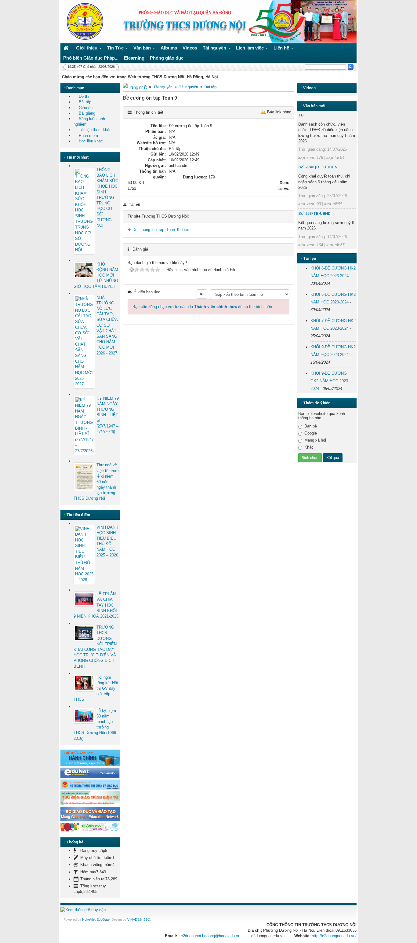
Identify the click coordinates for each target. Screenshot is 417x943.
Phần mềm (88, 135)
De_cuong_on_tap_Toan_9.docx (160, 229)
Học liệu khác (91, 141)
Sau (367, 275)
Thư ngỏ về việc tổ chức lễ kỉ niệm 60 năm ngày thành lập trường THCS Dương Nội (96, 482)
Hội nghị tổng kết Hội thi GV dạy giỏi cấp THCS (96, 688)
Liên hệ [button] (282, 47)
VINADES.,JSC (138, 919)
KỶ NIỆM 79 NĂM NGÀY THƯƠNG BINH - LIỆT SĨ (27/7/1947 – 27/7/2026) (107, 415)
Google (310, 433)
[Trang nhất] (66, 48)
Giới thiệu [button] (87, 47)
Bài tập (211, 87)
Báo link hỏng (279, 112)
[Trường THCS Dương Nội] (83, 21)
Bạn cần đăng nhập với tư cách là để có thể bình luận (202, 306)
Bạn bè (310, 426)
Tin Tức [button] (116, 47)
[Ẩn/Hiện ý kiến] (202, 294)
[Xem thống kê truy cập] (83, 909)
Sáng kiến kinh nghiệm (89, 121)
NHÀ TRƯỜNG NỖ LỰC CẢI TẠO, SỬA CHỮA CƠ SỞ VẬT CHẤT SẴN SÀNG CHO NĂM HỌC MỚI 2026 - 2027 (107, 325)
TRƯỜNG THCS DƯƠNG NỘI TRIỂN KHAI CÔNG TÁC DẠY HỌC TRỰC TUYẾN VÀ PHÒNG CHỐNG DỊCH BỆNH (95, 646)
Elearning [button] (134, 58)
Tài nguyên (162, 87)
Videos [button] (190, 47)
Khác (309, 447)
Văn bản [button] (142, 47)
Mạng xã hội (315, 440)
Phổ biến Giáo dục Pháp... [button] (90, 58)
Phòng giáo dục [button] (166, 58)
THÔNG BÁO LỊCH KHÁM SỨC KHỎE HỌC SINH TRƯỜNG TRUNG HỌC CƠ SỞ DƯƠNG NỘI (107, 197)
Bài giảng (87, 113)
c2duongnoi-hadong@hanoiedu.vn (210, 936)
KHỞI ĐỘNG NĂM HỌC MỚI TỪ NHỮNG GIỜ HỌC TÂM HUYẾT (96, 275)
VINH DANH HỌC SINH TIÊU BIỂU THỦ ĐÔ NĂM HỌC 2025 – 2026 (107, 541)
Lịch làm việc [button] (250, 47)
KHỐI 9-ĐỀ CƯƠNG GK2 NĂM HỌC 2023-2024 (329, 381)
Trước (287, 275)
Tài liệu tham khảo (95, 129)
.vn (282, 936)
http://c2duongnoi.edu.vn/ (334, 936)
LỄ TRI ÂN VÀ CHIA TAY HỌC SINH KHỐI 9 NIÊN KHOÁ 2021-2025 (96, 605)
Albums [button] (169, 47)
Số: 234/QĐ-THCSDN (317, 167)
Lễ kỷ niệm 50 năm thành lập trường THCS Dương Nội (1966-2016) (95, 724)
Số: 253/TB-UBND (314, 213)
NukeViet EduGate (96, 919)
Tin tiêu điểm (78, 514)
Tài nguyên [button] (215, 47)
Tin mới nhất (77, 157)
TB (300, 115)
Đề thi (84, 96)
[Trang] (135, 87)
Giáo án (85, 107)
